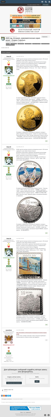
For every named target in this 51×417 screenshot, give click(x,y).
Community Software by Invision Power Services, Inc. (25, 415)
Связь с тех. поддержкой (25, 412)
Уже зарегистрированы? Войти (33, 4)
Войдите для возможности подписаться (9, 36)
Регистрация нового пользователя (14, 382)
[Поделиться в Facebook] (6, 396)
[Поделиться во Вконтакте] (2, 396)
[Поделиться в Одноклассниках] (4, 396)
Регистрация (45, 4)
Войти (37, 381)
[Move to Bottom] (45, 415)
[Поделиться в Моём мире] (10, 396)
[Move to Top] (49, 415)
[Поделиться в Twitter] (8, 396)
